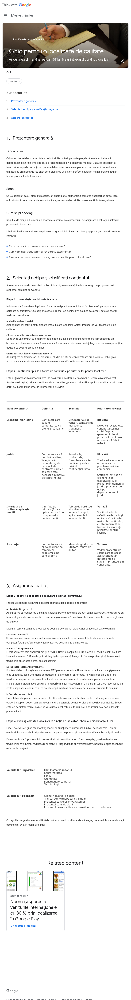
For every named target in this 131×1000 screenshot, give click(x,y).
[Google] (12, 991)
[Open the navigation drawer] (6, 15)
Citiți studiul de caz (23, 925)
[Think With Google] (16, 5)
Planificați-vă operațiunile (28, 39)
